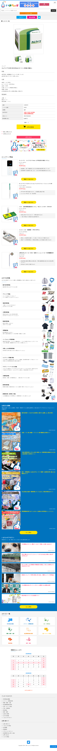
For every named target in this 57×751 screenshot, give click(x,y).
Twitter (39, 17)
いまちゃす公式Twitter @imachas (28, 742)
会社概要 (5, 727)
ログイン (21, 17)
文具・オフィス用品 (7, 706)
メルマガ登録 (6, 736)
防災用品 (5, 710)
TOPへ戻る (53, 746)
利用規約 (5, 729)
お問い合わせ (28, 137)
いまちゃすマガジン (7, 717)
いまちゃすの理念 (7, 725)
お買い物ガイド (6, 723)
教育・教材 (5, 712)
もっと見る (28, 532)
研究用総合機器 (6, 699)
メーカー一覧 (28, 13)
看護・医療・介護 (7, 702)
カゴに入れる (30, 127)
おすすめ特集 (6, 715)
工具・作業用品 (6, 708)
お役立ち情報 (6, 713)
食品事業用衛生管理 (7, 704)
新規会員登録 (32, 17)
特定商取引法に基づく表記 (9, 733)
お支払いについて (7, 133)
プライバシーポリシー (8, 731)
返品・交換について (7, 131)
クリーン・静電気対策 (8, 701)
